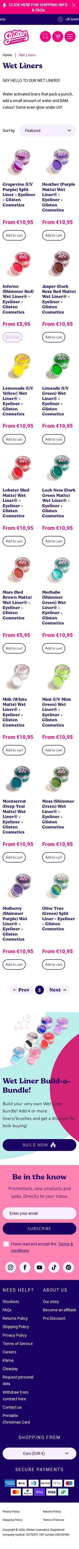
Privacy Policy (15, 1335)
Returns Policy (15, 1318)
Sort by (9, 130)
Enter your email (24, 1213)
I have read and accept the (34, 1244)
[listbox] (47, 131)
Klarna (8, 1360)
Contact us (12, 1407)
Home (7, 55)
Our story (51, 1301)
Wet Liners (27, 55)
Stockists (11, 1301)
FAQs (7, 1310)
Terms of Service (18, 1343)
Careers (9, 1352)
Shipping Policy (16, 1326)
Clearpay (10, 1368)
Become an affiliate (59, 1310)
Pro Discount (54, 1318)
